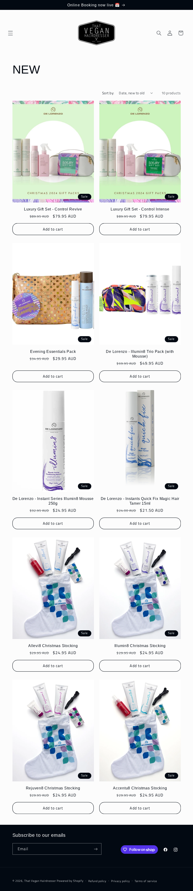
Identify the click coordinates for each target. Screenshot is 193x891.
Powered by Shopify (70, 881)
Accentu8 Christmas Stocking (140, 788)
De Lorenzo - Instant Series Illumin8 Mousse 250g (53, 500)
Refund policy (97, 881)
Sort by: (108, 93)
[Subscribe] (95, 849)
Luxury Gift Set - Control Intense (140, 209)
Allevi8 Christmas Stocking (53, 646)
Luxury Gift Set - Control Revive (53, 209)
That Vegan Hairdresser (40, 881)
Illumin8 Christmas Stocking (140, 646)
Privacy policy (120, 881)
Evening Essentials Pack (53, 351)
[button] (10, 33)
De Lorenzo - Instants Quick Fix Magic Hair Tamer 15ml (140, 500)
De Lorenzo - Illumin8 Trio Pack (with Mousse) (140, 353)
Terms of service (146, 881)
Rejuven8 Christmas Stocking (53, 788)
